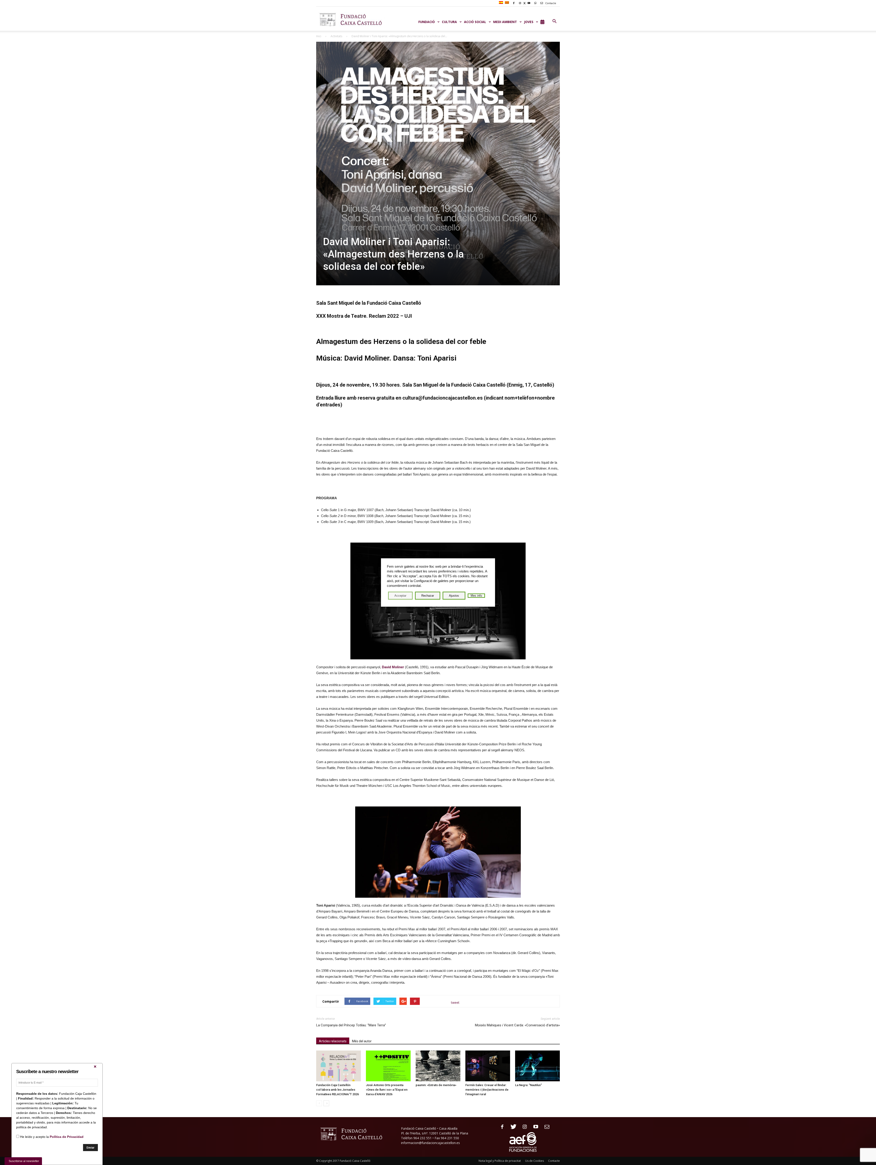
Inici (318, 36)
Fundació (426, 22)
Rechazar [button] (427, 595)
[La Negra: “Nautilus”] (537, 1066)
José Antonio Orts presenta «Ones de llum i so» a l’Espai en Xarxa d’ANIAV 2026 (386, 1089)
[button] (554, 21)
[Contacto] (545, 1127)
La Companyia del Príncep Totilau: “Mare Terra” (351, 1025)
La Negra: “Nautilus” (528, 1085)
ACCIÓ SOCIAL (475, 22)
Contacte (550, 3)
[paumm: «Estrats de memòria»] (438, 1066)
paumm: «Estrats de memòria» (436, 1085)
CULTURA (449, 22)
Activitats (336, 36)
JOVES (528, 22)
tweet (455, 1002)
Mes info (476, 595)
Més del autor (362, 1041)
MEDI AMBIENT (505, 22)
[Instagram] (523, 1127)
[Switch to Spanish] (501, 2)
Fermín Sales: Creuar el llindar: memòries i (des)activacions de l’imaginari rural (486, 1089)
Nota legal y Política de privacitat (500, 1161)
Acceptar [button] (400, 595)
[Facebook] (500, 1127)
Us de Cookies (534, 1161)
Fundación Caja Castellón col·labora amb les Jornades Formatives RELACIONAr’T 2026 (337, 1089)
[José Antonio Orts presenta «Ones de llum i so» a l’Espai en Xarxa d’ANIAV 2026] (388, 1066)
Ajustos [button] (454, 595)
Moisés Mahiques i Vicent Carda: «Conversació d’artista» (517, 1025)
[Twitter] (512, 1127)
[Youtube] (534, 1127)
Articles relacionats (333, 1041)
